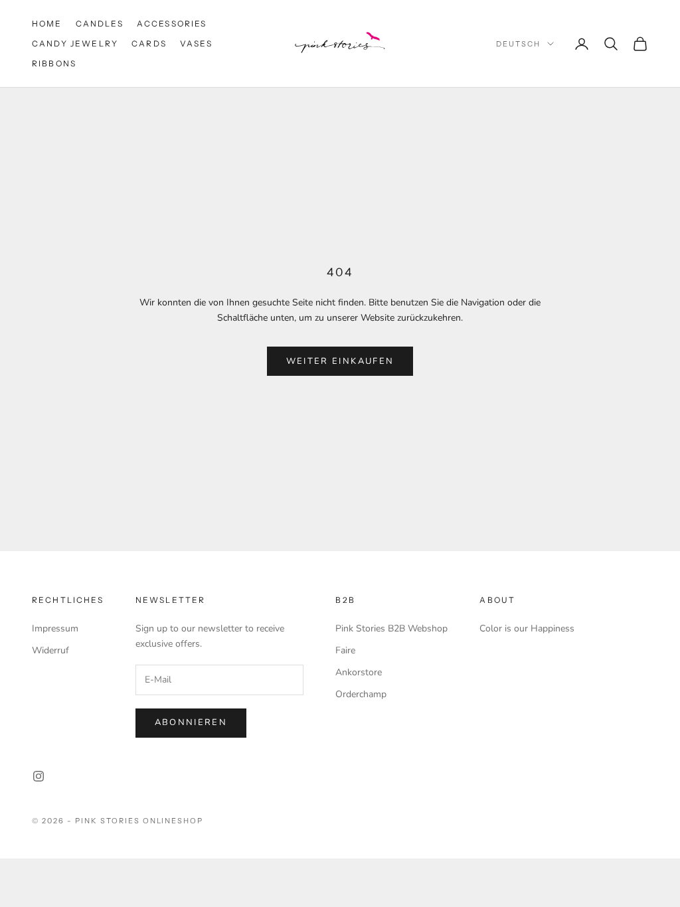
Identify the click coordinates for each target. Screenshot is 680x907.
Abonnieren (191, 722)
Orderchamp (360, 694)
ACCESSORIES (172, 24)
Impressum (55, 628)
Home (47, 24)
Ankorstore (358, 672)
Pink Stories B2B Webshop (391, 628)
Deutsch (518, 43)
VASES (196, 43)
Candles (100, 24)
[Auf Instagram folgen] (38, 776)
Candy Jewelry (75, 43)
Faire (345, 650)
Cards (149, 43)
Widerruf (50, 650)
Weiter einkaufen (340, 361)
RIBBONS (54, 63)
